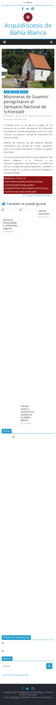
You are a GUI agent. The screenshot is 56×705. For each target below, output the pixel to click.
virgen (24, 119)
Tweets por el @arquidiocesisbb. (15, 675)
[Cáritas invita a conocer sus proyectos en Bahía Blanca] (27, 209)
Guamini (15, 92)
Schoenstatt (8, 119)
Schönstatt (17, 119)
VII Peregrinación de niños (38, 195)
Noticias (24, 92)
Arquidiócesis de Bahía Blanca (28, 28)
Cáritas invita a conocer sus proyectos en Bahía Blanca (27, 413)
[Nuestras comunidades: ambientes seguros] (10, 209)
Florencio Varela (38, 116)
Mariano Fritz (23, 116)
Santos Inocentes (44, 212)
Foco (7, 92)
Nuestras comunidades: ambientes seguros (10, 224)
